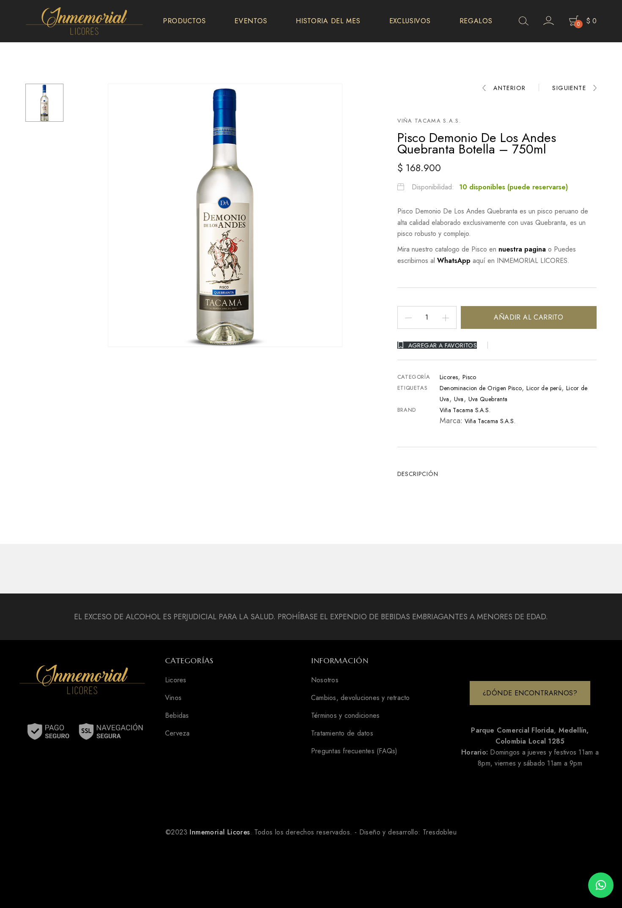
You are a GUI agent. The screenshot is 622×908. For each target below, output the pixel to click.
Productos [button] (184, 21)
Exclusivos (410, 21)
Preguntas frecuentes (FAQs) (354, 751)
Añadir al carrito (528, 317)
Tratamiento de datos (342, 733)
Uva (459, 399)
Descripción (417, 474)
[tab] (421, 473)
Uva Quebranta (488, 399)
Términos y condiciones (345, 715)
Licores (449, 377)
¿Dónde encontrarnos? (530, 693)
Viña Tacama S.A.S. (429, 120)
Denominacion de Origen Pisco (481, 388)
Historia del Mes (328, 21)
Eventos (250, 21)
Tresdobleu (440, 832)
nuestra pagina (523, 249)
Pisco (469, 377)
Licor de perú (543, 388)
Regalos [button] (476, 21)
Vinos (173, 698)
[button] (601, 885)
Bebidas (177, 715)
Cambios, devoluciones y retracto (360, 698)
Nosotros (325, 680)
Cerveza (177, 733)
